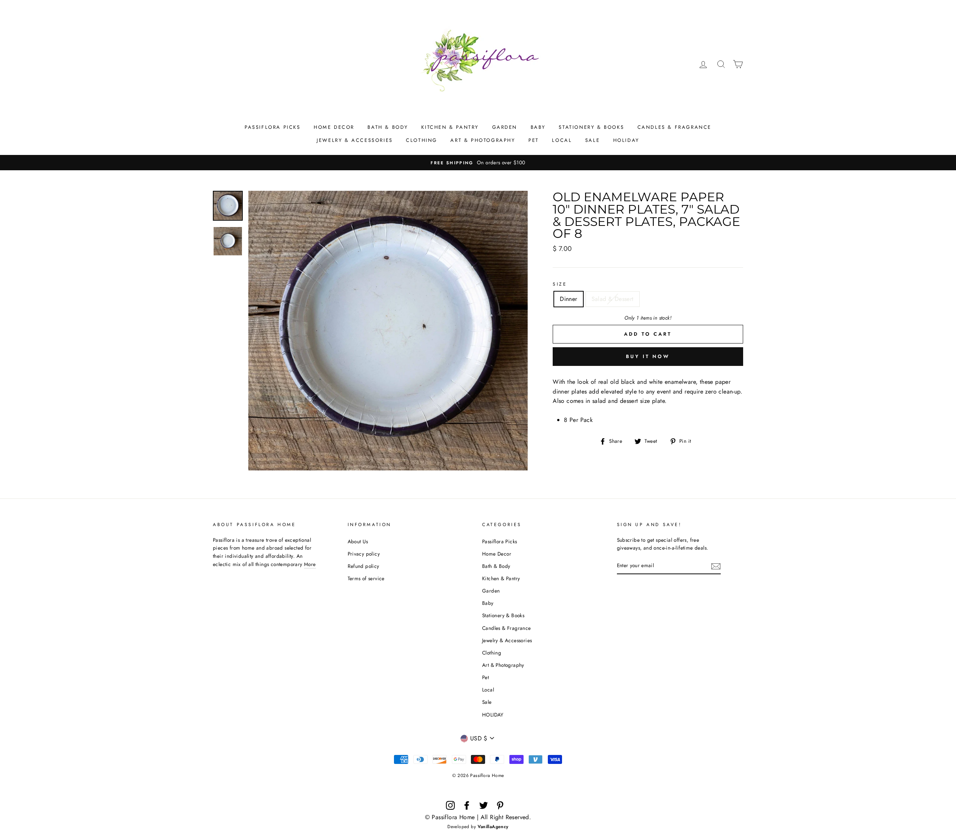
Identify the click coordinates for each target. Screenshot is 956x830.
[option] (478, 163)
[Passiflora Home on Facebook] (466, 805)
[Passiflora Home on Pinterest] (500, 805)
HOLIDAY (626, 140)
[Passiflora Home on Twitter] (483, 805)
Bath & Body (387, 127)
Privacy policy (364, 553)
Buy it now (648, 356)
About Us (358, 541)
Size (560, 284)
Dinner (568, 299)
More (310, 564)
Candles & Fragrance (674, 127)
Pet (533, 140)
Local (562, 140)
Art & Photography (482, 140)
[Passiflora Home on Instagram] (450, 805)
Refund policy (363, 566)
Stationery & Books (591, 127)
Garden (505, 127)
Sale (592, 140)
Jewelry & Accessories (355, 140)
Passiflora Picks (273, 127)
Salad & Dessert (613, 299)
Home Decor (334, 127)
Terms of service (366, 578)
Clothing (421, 140)
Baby (538, 127)
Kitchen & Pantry (450, 127)
